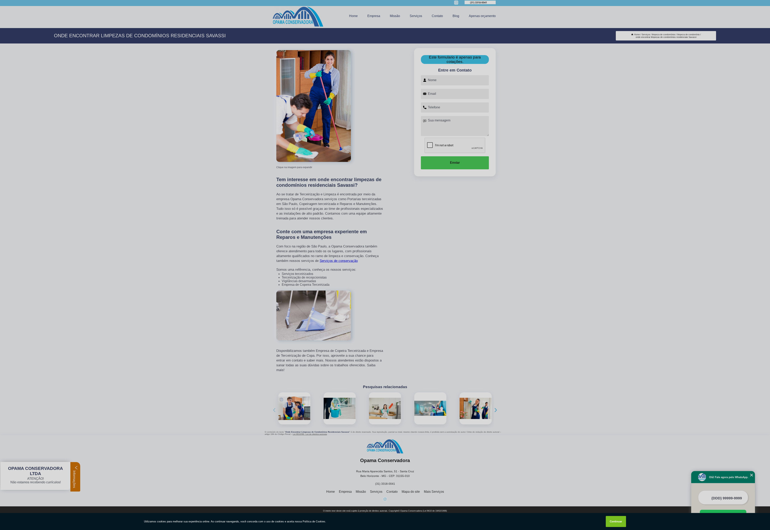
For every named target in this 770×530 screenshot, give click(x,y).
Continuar (616, 521)
